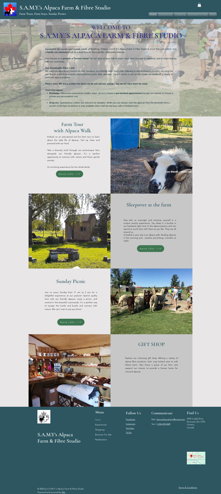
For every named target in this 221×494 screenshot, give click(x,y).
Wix (63, 492)
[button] (199, 5)
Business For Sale (103, 434)
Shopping (99, 429)
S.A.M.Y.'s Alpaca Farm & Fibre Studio (64, 7)
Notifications (101, 439)
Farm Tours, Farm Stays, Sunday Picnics (42, 14)
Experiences (101, 424)
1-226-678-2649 (163, 424)
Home (98, 419)
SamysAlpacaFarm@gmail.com (170, 419)
